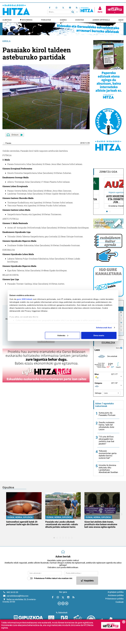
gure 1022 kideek (24, 299)
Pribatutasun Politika (42, 578)
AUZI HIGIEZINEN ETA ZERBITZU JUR (108, 199)
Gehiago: (98, 393)
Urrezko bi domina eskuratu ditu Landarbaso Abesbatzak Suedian (108, 468)
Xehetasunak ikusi (104, 328)
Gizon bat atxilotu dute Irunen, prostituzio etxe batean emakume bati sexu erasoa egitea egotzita (100, 524)
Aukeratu (61, 335)
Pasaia (8, 143)
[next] (118, 308)
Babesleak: (63, 612)
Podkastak (46, 20)
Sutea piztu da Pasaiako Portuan (107, 414)
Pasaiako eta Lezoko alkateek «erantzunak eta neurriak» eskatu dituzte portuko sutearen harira (61, 524)
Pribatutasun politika (114, 599)
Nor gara (63, 592)
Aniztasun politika (116, 595)
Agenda (63, 20)
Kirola (6, 41)
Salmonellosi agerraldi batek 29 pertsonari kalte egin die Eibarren (22, 523)
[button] (111, 393)
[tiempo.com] (121, 348)
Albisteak (7, 20)
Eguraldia (108, 342)
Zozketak (79, 20)
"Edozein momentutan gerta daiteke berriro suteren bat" (107, 454)
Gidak (121, 20)
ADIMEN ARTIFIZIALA (101, 20)
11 (86, 143)
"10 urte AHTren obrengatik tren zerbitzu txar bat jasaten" (106, 440)
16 (121, 323)
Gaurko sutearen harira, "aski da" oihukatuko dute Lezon (106, 426)
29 (89, 143)
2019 (82, 143)
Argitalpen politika (116, 592)
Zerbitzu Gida (108, 171)
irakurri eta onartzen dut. (53, 578)
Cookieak (120, 602)
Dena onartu (99, 335)
